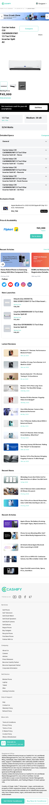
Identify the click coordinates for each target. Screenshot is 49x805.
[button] (12, 801)
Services (4, 605)
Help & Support (6, 697)
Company (4, 645)
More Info (4, 717)
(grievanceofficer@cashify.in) (12, 772)
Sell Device (5, 674)
